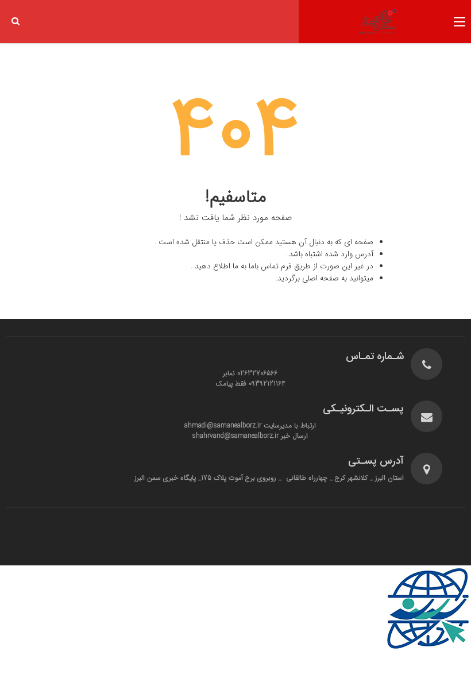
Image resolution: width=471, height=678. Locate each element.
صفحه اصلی (320, 278)
